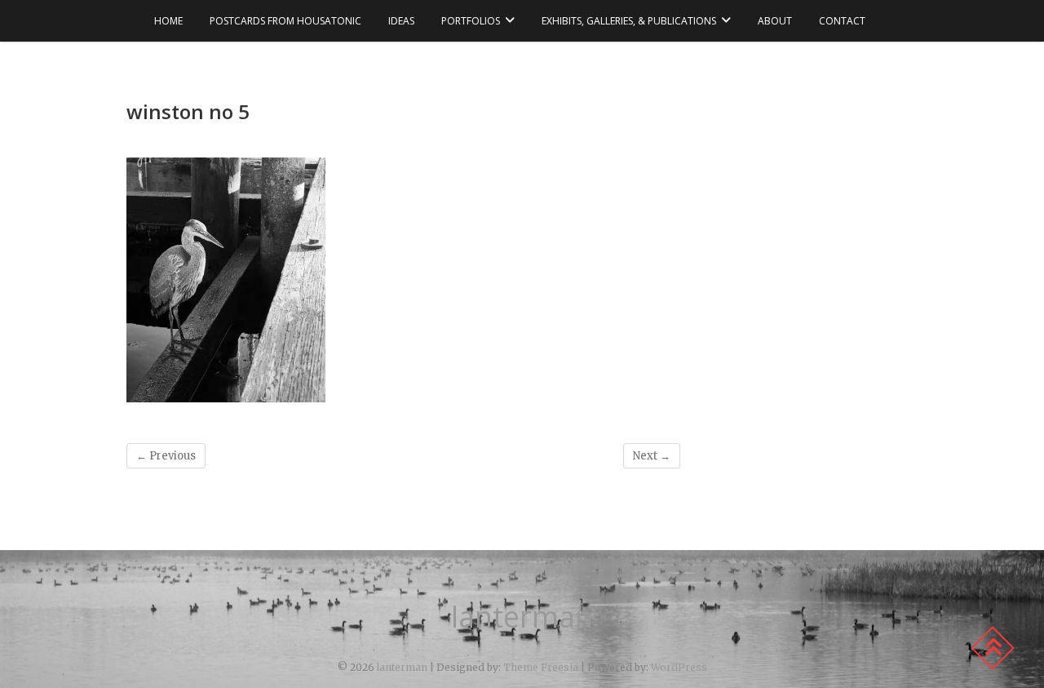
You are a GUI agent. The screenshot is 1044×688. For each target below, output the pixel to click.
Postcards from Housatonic (285, 21)
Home (168, 21)
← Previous (166, 456)
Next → (651, 456)
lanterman (522, 617)
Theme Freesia (540, 667)
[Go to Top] (993, 648)
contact (842, 21)
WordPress (679, 667)
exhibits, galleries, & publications (629, 21)
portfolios (470, 21)
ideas (401, 21)
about (775, 21)
